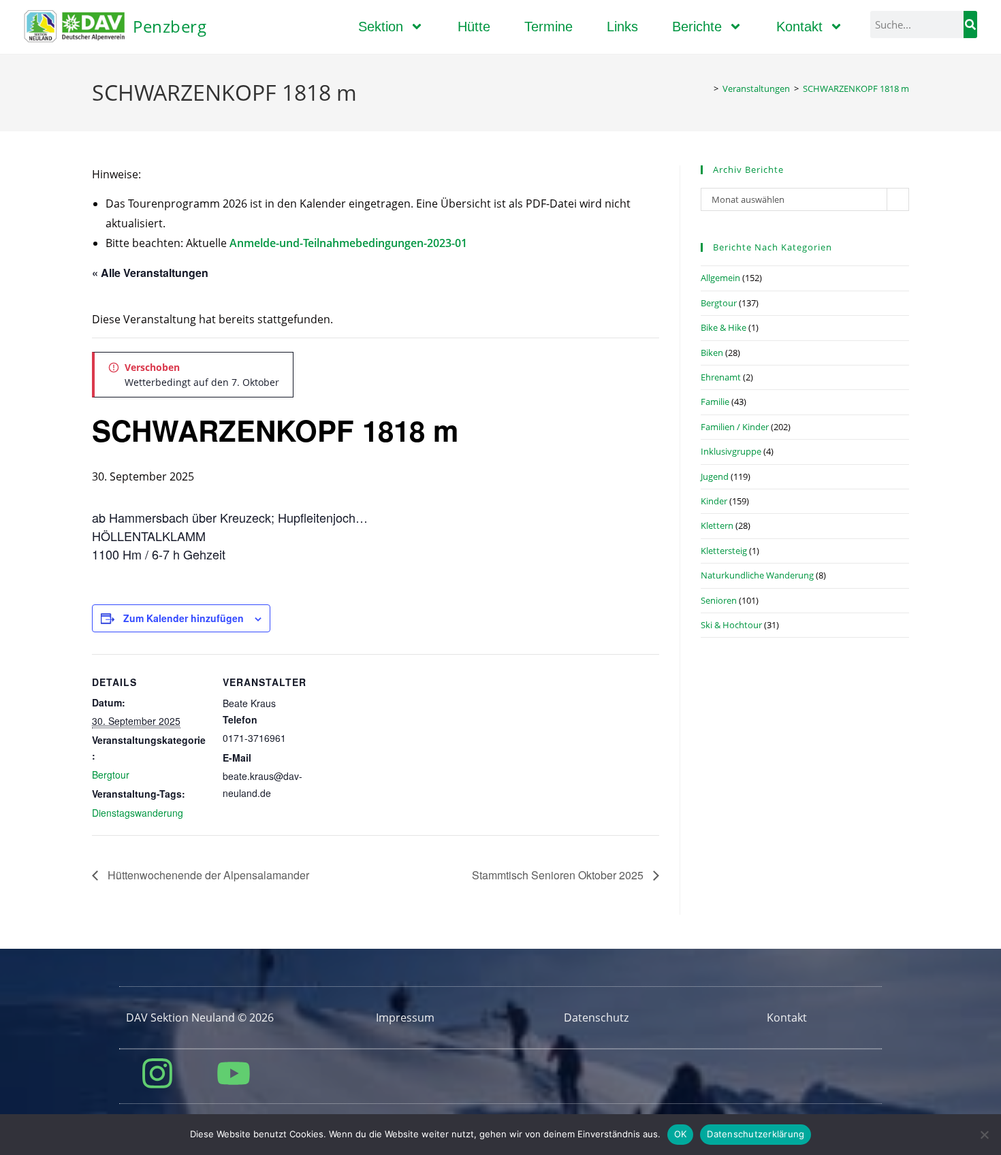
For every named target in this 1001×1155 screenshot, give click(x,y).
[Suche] (970, 24)
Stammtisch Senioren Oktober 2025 (559, 875)
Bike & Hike (723, 327)
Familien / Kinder (735, 427)
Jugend (715, 476)
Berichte (697, 26)
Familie (715, 401)
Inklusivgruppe (731, 451)
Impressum (405, 1017)
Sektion (380, 26)
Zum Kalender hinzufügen (183, 618)
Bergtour (110, 774)
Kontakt (799, 26)
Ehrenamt (721, 377)
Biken (712, 352)
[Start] (706, 88)
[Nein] (984, 1134)
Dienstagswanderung (137, 812)
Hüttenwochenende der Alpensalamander (207, 875)
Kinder (714, 501)
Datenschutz (596, 1017)
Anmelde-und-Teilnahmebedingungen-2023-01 (348, 242)
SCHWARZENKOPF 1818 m (856, 88)
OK (680, 1133)
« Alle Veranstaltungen (150, 272)
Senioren (719, 600)
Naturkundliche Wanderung (757, 575)
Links (622, 26)
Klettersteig (724, 550)
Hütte (474, 26)
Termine (548, 26)
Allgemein (720, 278)
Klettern (717, 525)
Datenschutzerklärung (755, 1133)
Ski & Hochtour (731, 625)
